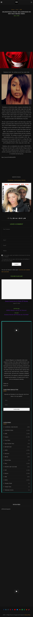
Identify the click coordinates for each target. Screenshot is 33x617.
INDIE (17, 450)
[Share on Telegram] (19, 218)
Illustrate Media (27, 614)
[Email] (17, 609)
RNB (17, 476)
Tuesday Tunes (17, 486)
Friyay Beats (17, 440)
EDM (17, 433)
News (17, 463)
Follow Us (5, 385)
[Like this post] (8, 218)
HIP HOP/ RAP (17, 446)
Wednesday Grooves (17, 490)
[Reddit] (26, 609)
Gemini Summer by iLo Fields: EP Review (16, 301)
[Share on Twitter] (11, 218)
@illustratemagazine (6, 509)
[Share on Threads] (23, 218)
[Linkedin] (12, 609)
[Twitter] (6, 609)
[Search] (31, 2)
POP (17, 470)
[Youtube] (15, 609)
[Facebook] (3, 609)
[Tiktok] (29, 609)
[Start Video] (16, 330)
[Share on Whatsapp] (18, 218)
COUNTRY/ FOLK (17, 430)
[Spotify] (22, 609)
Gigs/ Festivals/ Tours (17, 443)
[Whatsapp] (24, 609)
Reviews (17, 473)
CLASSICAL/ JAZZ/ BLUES (17, 427)
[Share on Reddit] (16, 218)
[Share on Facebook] (10, 218)
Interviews (17, 453)
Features (17, 437)
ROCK (17, 480)
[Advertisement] (16, 33)
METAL (17, 456)
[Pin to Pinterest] (13, 218)
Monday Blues (17, 460)
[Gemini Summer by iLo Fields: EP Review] (16, 289)
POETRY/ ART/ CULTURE (17, 466)
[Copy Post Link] (21, 218)
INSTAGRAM (17, 180)
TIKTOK (23, 180)
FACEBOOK (11, 180)
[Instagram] (8, 609)
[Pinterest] (10, 609)
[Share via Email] (24, 218)
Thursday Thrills (17, 483)
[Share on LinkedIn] (15, 218)
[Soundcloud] (19, 609)
